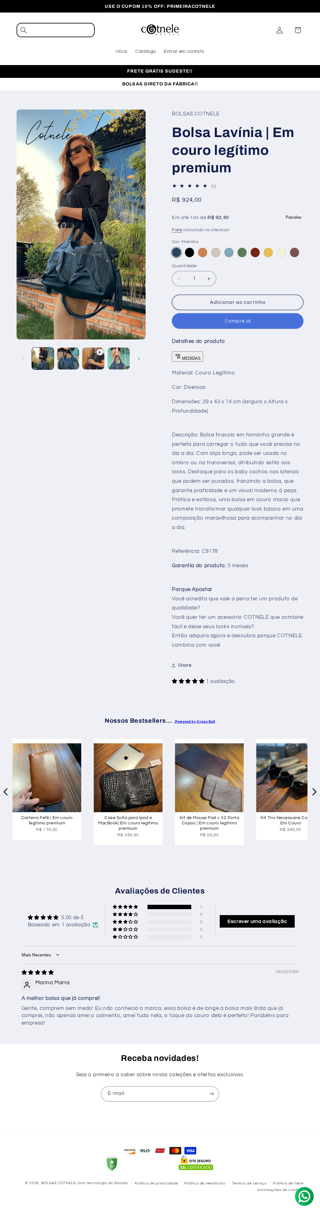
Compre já (238, 320)
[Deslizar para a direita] (139, 358)
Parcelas (294, 217)
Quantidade (184, 266)
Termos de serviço (249, 1183)
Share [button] (184, 665)
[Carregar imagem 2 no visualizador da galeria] (68, 358)
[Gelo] (281, 252)
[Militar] (242, 252)
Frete (177, 230)
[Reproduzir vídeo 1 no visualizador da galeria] (93, 358)
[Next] (314, 791)
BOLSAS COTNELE (59, 1183)
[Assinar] (211, 1094)
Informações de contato (280, 1190)
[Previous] (6, 791)
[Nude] (215, 252)
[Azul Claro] (228, 252)
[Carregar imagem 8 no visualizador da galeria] (118, 358)
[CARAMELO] (202, 252)
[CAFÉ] (294, 252)
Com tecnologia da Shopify (102, 1183)
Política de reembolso (204, 1183)
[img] (38, 972)
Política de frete (288, 1183)
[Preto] (189, 252)
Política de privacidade (156, 1183)
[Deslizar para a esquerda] (23, 358)
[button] (56, 30)
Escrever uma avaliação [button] (257, 921)
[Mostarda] (268, 252)
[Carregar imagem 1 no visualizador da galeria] (43, 358)
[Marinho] (176, 252)
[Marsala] (255, 252)
